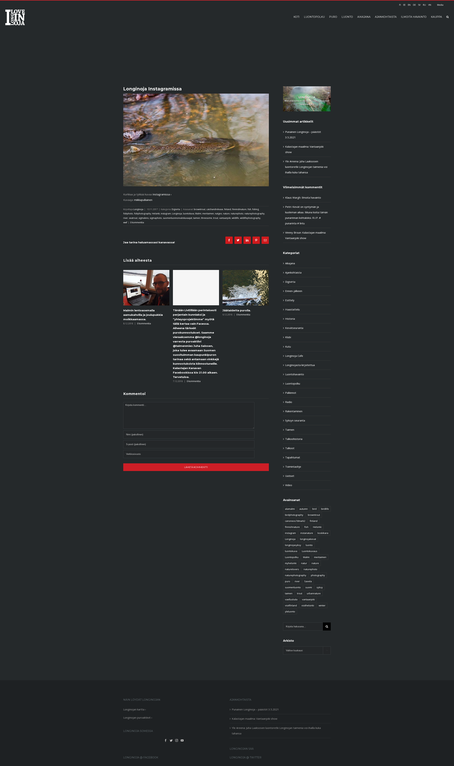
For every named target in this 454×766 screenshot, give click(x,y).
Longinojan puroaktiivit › (137, 717)
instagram (166, 213)
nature (226, 213)
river (125, 218)
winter (322, 605)
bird (314, 508)
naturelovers (292, 569)
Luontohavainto (294, 374)
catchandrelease (214, 209)
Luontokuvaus (309, 551)
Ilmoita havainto (311, 197)
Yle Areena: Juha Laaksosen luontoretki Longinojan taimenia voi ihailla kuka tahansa (306, 166)
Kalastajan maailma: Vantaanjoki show (254, 718)
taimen (196, 218)
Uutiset (289, 476)
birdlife (325, 508)
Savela (308, 581)
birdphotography (294, 514)
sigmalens (144, 218)
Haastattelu (292, 309)
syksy (320, 587)
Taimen (289, 429)
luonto (309, 545)
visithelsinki (307, 605)
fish (249, 209)
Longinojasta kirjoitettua (300, 365)
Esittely (289, 300)
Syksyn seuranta (295, 420)
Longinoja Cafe (294, 356)
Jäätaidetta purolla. (201, 310)
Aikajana (290, 263)
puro (287, 581)
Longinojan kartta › (134, 709)
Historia (290, 318)
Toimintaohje (293, 466)
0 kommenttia (137, 222)
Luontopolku (292, 383)
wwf (125, 222)
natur (304, 563)
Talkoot (289, 448)
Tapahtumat (292, 457)
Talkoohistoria (293, 439)
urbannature (314, 593)
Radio (288, 402)
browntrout (199, 209)
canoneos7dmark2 (295, 521)
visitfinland (291, 605)
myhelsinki (291, 563)
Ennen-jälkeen (293, 291)
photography (318, 575)
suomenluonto (293, 587)
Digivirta (176, 209)
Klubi (288, 337)
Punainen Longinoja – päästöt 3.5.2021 (255, 709)
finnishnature (292, 527)
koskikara (323, 533)
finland (227, 209)
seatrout (133, 218)
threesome (206, 218)
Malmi (198, 213)
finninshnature (239, 209)
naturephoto (237, 213)
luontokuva (188, 213)
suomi (308, 587)
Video (288, 485)
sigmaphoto (156, 218)
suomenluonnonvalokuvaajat (177, 218)
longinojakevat (308, 539)
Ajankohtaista (293, 272)
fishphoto (128, 213)
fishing (255, 209)
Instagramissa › (162, 194)
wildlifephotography (250, 218)
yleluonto (290, 611)
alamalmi (290, 508)
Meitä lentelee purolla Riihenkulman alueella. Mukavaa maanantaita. (259, 315)
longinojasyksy (293, 545)
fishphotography (142, 213)
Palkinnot (290, 392)
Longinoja (138, 209)
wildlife (235, 218)
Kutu (288, 346)
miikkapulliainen (143, 200)
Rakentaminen (293, 411)
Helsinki (156, 213)
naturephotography (254, 213)
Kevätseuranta (294, 328)
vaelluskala (291, 599)
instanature (306, 533)
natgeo (218, 213)
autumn (303, 508)
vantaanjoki (225, 218)
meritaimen (208, 213)
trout (215, 218)
